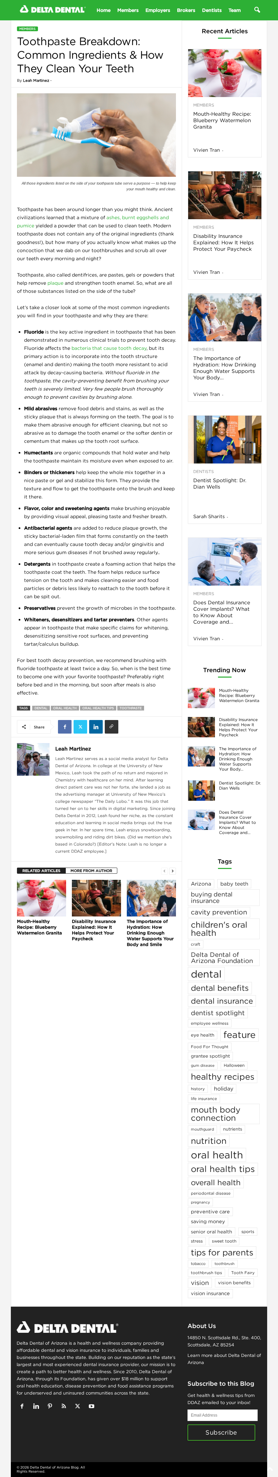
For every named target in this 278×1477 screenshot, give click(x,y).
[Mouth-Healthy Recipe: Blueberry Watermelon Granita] (41, 898)
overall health (216, 1182)
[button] (257, 10)
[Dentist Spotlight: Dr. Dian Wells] (224, 439)
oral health (65, 708)
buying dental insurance (212, 897)
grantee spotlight (210, 1056)
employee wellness (210, 1023)
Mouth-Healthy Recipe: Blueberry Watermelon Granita (39, 927)
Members (128, 10)
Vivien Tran (206, 150)
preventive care (210, 1211)
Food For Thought (210, 1046)
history (198, 1088)
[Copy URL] (111, 727)
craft (195, 944)
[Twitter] (80, 727)
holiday (223, 1088)
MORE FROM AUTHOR (91, 870)
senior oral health (211, 1232)
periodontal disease (211, 1193)
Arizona (201, 883)
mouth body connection (215, 1113)
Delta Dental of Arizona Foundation (222, 957)
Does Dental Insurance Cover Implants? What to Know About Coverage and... (221, 612)
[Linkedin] (96, 727)
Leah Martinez (36, 80)
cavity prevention (219, 912)
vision (200, 1283)
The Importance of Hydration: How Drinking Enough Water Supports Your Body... (224, 368)
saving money (208, 1221)
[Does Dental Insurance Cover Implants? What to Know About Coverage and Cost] (224, 562)
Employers (157, 10)
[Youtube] (92, 1407)
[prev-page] (164, 870)
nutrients (232, 1129)
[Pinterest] (51, 1407)
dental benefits (220, 988)
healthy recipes (222, 1077)
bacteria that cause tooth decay (109, 348)
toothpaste (131, 708)
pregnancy (200, 1202)
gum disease (203, 1065)
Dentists (212, 10)
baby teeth (234, 883)
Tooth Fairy (243, 1272)
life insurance (204, 1098)
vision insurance (210, 1293)
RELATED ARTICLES (41, 870)
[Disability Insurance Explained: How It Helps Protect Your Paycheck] (96, 898)
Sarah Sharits (209, 516)
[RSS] (65, 1407)
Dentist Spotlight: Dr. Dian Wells (219, 483)
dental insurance (222, 1001)
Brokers (186, 10)
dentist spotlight (218, 1013)
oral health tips (98, 708)
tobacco (198, 1263)
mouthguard (202, 1129)
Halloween (234, 1065)
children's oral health (219, 929)
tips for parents (222, 1252)
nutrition (208, 1141)
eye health (202, 1035)
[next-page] (172, 870)
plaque (55, 283)
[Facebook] (65, 727)
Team (235, 10)
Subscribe (221, 1432)
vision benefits (234, 1283)
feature (239, 1034)
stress (197, 1241)
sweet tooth (224, 1241)
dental (41, 708)
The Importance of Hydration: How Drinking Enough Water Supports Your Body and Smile (150, 933)
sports (247, 1231)
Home (104, 10)
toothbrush (225, 1263)
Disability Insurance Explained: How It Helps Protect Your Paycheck (94, 930)
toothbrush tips (206, 1272)
